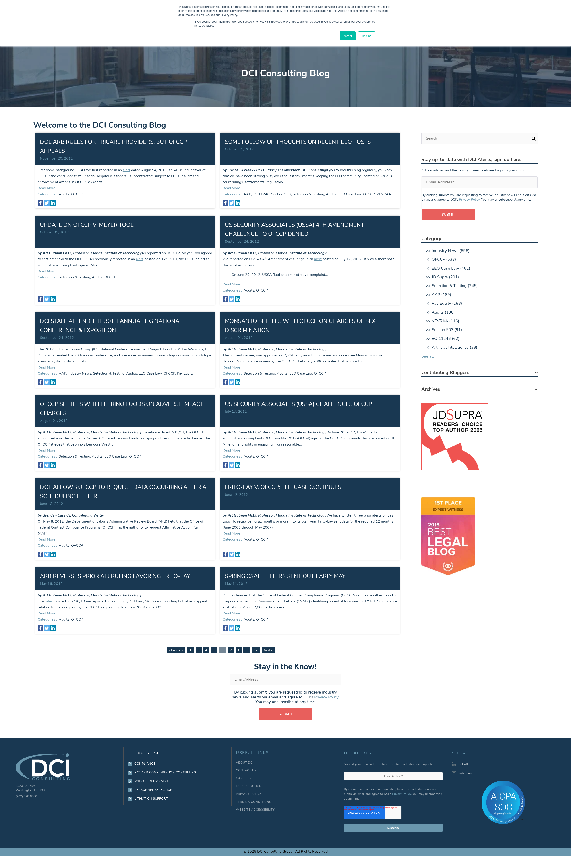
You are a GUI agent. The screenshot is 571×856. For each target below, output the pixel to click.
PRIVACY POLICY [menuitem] (249, 794)
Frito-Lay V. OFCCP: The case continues (283, 487)
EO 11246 (261, 194)
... (199, 650)
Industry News (79, 373)
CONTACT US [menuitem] (246, 770)
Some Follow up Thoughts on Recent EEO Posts (298, 142)
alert (126, 170)
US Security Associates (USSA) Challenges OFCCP (298, 404)
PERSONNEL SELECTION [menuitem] (154, 790)
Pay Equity (185, 373)
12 (255, 650)
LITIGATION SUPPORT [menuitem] (151, 799)
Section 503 (281, 194)
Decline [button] (366, 36)
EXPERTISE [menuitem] (147, 753)
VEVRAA (384, 194)
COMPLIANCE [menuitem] (145, 764)
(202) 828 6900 (26, 796)
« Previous (176, 650)
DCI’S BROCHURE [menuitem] (249, 786)
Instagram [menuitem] (465, 773)
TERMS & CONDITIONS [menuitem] (253, 802)
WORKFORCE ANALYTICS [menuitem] (154, 781)
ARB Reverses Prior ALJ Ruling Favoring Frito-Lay (115, 576)
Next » (268, 650)
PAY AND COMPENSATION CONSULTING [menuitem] (165, 773)
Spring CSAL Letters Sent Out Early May (285, 576)
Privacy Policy (401, 794)
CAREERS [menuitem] (243, 778)
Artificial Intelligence (454, 347)
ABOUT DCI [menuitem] (245, 762)
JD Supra (445, 277)
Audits (64, 194)
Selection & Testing (308, 194)
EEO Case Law (349, 194)
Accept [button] (347, 36)
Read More (46, 188)
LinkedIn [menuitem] (463, 764)
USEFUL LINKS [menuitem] (252, 752)
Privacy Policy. (469, 199)
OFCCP (77, 194)
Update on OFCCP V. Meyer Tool (87, 225)
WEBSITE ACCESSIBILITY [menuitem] (255, 810)
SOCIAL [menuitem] (460, 753)
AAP (247, 194)
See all (427, 356)
